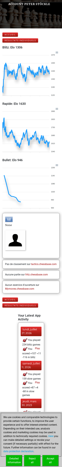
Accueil (10, 34)
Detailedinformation (14, 460)
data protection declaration (18, 451)
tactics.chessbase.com (44, 264)
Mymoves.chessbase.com (19, 288)
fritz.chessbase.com (36, 274)
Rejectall (32, 460)
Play (37, 348)
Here (50, 436)
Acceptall (50, 460)
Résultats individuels (20, 40)
